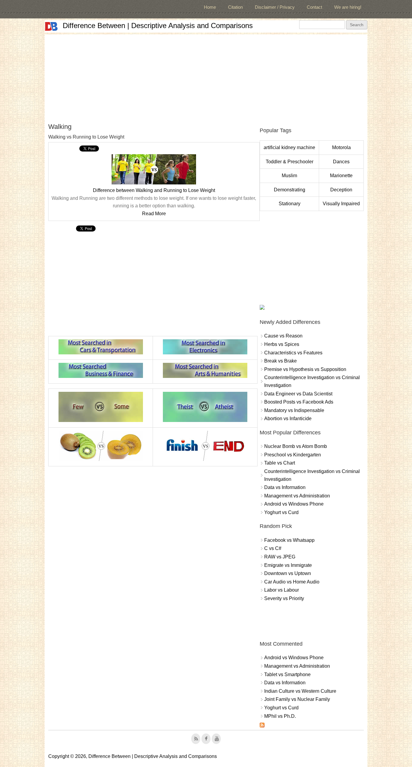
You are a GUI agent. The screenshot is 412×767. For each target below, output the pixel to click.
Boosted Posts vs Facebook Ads (298, 401)
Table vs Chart (279, 462)
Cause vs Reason (283, 335)
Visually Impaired (341, 203)
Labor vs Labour (281, 590)
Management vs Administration (297, 495)
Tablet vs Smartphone (287, 674)
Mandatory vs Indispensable (294, 410)
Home (210, 7)
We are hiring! (347, 7)
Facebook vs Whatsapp (289, 540)
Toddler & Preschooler (289, 161)
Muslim (289, 175)
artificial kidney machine (289, 147)
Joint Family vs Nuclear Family (297, 699)
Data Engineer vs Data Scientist (298, 393)
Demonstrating (289, 189)
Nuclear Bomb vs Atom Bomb (295, 446)
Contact (314, 7)
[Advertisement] (206, 76)
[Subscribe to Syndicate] (262, 725)
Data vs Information (285, 487)
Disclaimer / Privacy (275, 7)
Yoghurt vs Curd (281, 512)
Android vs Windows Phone (294, 504)
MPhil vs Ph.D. (280, 716)
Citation (235, 7)
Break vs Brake (280, 360)
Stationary (289, 203)
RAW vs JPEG (279, 556)
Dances (341, 161)
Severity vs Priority (284, 598)
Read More (154, 213)
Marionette (341, 175)
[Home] (51, 26)
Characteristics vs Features (293, 352)
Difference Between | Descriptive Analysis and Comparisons (158, 25)
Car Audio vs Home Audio (291, 581)
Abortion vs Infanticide (288, 418)
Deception (341, 189)
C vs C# (272, 548)
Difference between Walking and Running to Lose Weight (154, 190)
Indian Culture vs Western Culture (300, 691)
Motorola (341, 147)
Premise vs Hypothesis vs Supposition (305, 369)
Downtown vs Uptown (287, 573)
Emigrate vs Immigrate (288, 565)
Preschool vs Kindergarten (292, 454)
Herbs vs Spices (281, 344)
